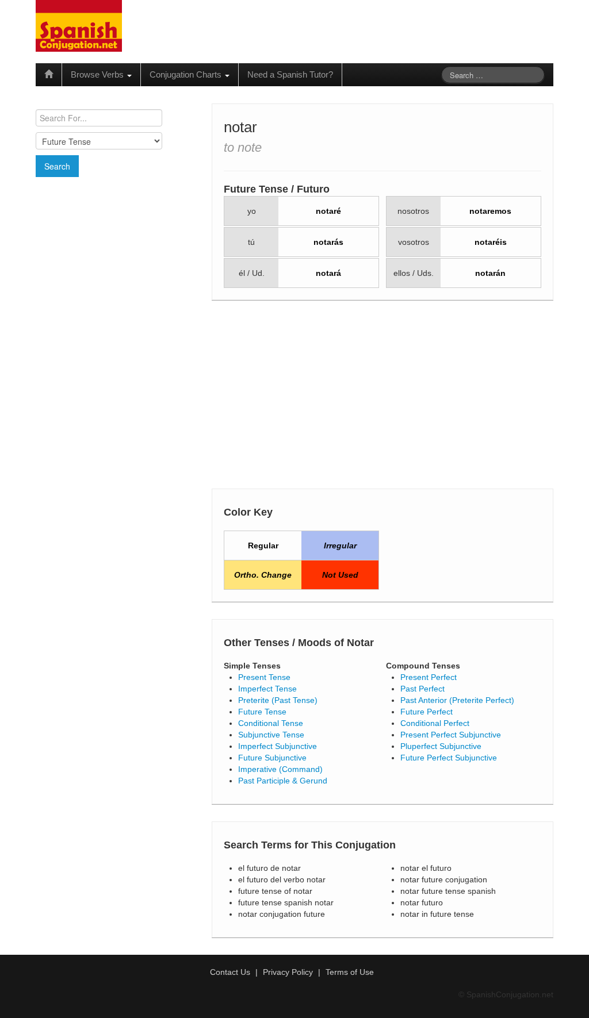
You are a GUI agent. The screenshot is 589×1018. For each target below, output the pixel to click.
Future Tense (262, 711)
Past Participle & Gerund (282, 780)
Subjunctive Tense (271, 734)
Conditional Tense (270, 723)
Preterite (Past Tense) (278, 700)
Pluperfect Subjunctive (440, 746)
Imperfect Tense (267, 688)
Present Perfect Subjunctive (450, 734)
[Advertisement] (118, 260)
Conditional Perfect (434, 723)
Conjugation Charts (187, 74)
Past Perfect (422, 688)
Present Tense (264, 677)
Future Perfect (426, 711)
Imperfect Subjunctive (277, 746)
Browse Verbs (98, 74)
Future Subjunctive (272, 757)
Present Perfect (428, 677)
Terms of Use (350, 972)
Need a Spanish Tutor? (290, 74)
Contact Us (230, 972)
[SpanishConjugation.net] (79, 25)
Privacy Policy (288, 972)
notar (240, 127)
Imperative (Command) (280, 769)
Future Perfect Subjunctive (448, 757)
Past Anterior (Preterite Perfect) (457, 700)
